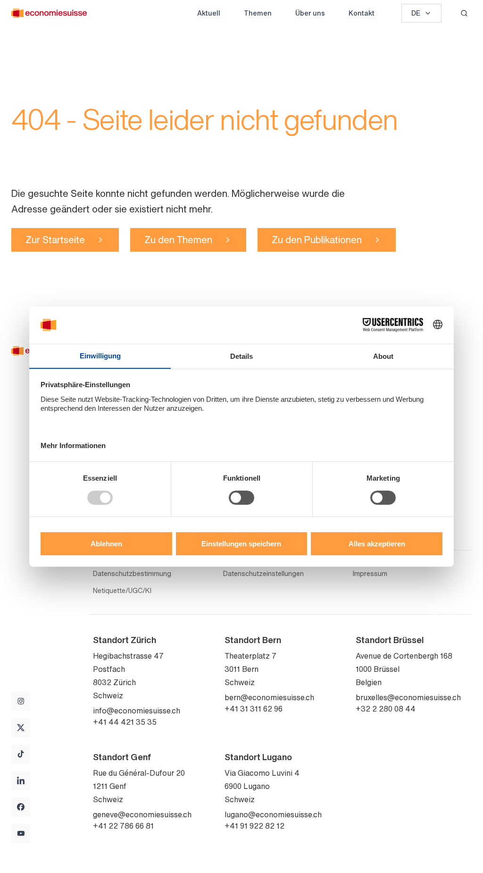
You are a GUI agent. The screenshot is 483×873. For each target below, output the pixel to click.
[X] (20, 727)
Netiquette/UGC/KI (122, 590)
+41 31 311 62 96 (254, 708)
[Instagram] (20, 701)
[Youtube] (20, 833)
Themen (258, 13)
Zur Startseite (55, 239)
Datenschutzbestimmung (132, 573)
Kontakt (362, 13)
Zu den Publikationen (317, 239)
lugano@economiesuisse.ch (273, 814)
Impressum (370, 573)
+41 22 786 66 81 (123, 825)
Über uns (310, 13)
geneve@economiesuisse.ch (142, 814)
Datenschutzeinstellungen (263, 573)
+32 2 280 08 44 (386, 708)
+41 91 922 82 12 (254, 825)
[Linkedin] (20, 780)
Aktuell (208, 13)
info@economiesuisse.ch (136, 710)
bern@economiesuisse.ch (269, 697)
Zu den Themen (178, 239)
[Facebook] (20, 806)
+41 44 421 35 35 (125, 722)
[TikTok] (20, 754)
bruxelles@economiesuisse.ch (408, 697)
